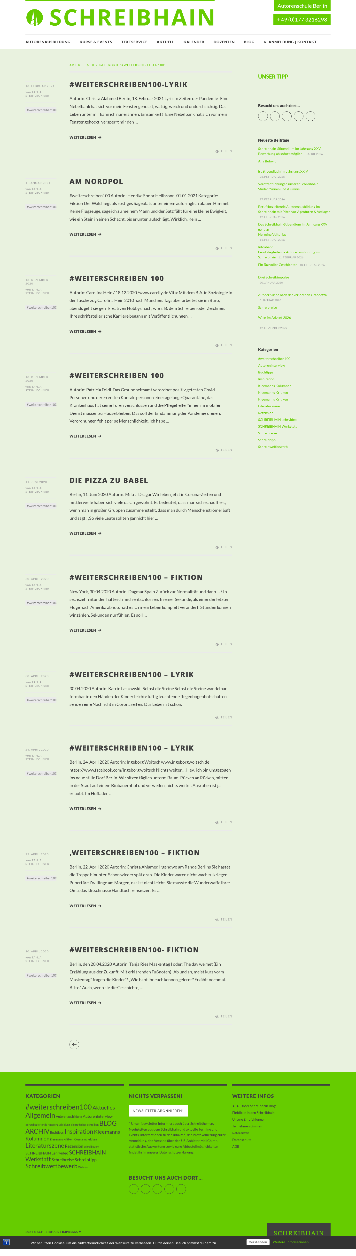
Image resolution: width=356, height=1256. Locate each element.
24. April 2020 (37, 749)
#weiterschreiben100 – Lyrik (132, 674)
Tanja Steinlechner (37, 93)
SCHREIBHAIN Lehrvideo (277, 419)
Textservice (134, 42)
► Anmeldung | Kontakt (290, 42)
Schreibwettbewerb (273, 447)
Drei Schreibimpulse (273, 277)
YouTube (291, 114)
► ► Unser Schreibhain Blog (254, 1106)
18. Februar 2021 (39, 86)
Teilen (226, 151)
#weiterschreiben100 (42, 110)
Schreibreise (267, 433)
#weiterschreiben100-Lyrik (129, 84)
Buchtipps (265, 372)
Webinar (83, 1167)
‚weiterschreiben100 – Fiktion (135, 852)
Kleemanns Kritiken (273, 392)
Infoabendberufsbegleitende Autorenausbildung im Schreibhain (289, 252)
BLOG (249, 42)
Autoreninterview (271, 365)
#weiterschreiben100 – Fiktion (136, 577)
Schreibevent (91, 1146)
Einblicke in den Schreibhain (253, 1112)
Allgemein (40, 1115)
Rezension (265, 413)
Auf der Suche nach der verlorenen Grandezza (292, 295)
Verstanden (258, 1242)
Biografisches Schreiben (85, 1124)
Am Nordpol (97, 181)
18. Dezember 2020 (36, 281)
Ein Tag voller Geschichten (277, 265)
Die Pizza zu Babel (109, 480)
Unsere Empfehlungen (248, 1119)
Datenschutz (241, 1140)
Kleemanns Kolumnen (274, 386)
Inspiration (266, 379)
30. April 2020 (37, 579)
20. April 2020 (37, 951)
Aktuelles (104, 1107)
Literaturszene (269, 406)
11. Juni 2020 (36, 482)
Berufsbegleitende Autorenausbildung (47, 1124)
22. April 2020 (37, 854)
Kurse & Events (96, 42)
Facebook (279, 114)
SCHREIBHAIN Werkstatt (277, 426)
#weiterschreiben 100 (117, 278)
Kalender (194, 42)
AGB (235, 1146)
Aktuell (165, 42)
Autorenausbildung (47, 42)
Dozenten (224, 42)
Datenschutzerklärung (176, 1152)
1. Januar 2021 (37, 183)
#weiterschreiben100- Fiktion (134, 949)
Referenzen (240, 1133)
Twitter (138, 1187)
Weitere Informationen (291, 1242)
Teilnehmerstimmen (247, 1126)
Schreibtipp (267, 440)
